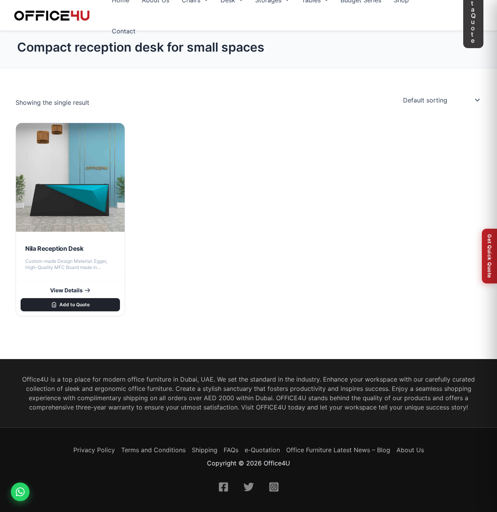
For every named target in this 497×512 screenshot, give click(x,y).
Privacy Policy (94, 450)
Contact (124, 31)
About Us (410, 450)
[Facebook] (223, 487)
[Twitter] (248, 487)
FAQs (231, 450)
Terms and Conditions (153, 450)
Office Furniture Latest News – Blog (338, 450)
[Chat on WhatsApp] (20, 491)
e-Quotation (262, 450)
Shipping (204, 450)
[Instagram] (274, 487)
